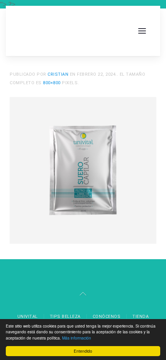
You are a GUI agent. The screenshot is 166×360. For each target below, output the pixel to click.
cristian (57, 74)
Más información (76, 338)
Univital (27, 316)
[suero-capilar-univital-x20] (83, 169)
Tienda (140, 316)
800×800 (52, 82)
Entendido (83, 351)
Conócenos (107, 316)
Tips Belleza (65, 316)
